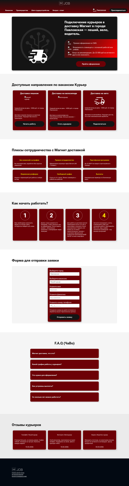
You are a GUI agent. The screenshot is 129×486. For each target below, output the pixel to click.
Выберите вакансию (58, 279)
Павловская (101, 10)
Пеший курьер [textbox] (55, 282)
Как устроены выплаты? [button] (42, 386)
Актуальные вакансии (17, 474)
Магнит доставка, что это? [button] (43, 353)
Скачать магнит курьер (18, 472)
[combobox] (64, 274)
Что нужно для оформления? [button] (44, 375)
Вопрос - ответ (58, 10)
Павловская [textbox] (54, 274)
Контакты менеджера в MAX (19, 476)
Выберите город (56, 271)
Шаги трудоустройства (40, 10)
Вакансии (9, 10)
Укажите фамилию (58, 294)
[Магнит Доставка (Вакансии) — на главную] (64, 3)
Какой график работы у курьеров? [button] (47, 364)
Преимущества (22, 10)
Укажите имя (55, 286)
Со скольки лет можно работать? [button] (46, 397)
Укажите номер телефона (60, 302)
